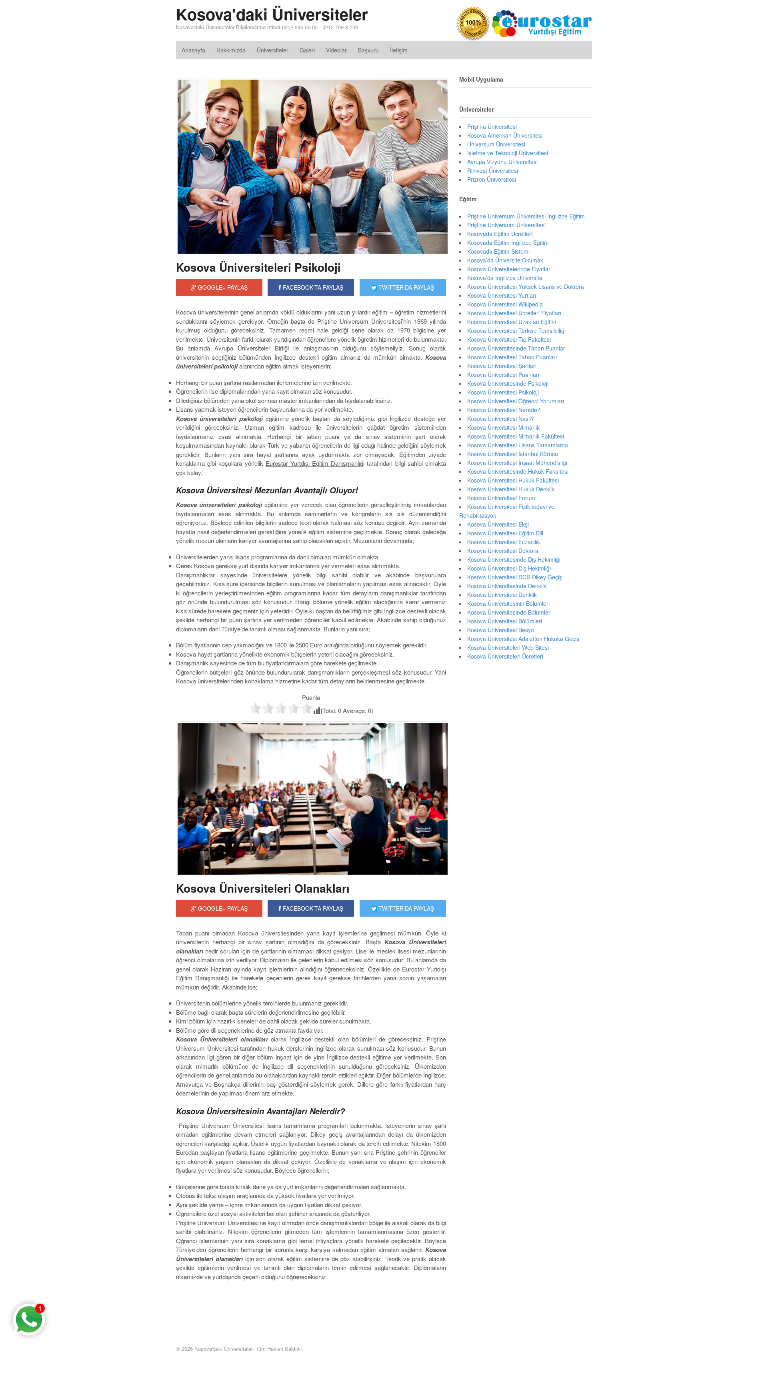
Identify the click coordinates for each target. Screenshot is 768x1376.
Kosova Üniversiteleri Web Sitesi (508, 647)
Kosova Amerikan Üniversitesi (504, 135)
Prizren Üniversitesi (491, 179)
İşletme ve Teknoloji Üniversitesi (507, 153)
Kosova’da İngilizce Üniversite (504, 278)
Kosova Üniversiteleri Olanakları (263, 888)
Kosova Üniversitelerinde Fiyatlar (508, 269)
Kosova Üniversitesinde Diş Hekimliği (513, 559)
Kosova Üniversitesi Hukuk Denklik (510, 489)
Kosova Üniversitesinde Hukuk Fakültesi (517, 471)
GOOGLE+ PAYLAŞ (222, 287)
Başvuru (368, 50)
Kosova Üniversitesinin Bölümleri (508, 603)
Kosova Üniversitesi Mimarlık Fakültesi (515, 436)
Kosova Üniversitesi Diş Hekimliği (509, 568)
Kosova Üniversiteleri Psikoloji (258, 267)
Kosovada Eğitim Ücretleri (499, 234)
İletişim (399, 50)
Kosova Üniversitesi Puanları (503, 375)
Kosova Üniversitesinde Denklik (506, 586)
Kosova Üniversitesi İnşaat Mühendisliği (517, 463)
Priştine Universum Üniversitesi (506, 225)
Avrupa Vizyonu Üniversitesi (502, 162)
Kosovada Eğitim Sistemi (498, 251)
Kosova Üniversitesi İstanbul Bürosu (512, 454)
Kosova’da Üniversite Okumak (505, 260)
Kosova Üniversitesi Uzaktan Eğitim (511, 322)
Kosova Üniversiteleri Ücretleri (505, 656)
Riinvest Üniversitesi (492, 170)
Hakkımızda (231, 50)
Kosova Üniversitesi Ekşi (498, 524)
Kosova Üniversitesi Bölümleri (504, 621)
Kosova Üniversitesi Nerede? (503, 410)
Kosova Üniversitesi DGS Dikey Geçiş (514, 577)
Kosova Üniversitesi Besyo (500, 630)
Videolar (336, 50)
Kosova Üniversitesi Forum (501, 498)
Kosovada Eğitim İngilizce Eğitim (508, 242)
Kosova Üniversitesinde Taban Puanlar (516, 348)
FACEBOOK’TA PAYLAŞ (312, 908)
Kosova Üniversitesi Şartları (501, 366)
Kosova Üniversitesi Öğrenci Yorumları (515, 401)
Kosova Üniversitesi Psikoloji (503, 392)
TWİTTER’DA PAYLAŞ (405, 908)
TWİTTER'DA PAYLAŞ (405, 287)
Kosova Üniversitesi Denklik (502, 595)
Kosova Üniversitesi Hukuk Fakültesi (513, 480)
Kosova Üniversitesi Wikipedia (505, 304)
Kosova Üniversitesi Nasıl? (500, 419)
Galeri (307, 50)
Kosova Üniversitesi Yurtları (501, 295)
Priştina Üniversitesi (492, 126)
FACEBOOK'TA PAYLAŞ (312, 287)
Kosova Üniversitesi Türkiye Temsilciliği (516, 330)
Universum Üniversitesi (496, 144)
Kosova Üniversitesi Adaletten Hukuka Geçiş (523, 639)
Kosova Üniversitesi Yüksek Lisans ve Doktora (525, 286)
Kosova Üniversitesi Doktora (502, 551)
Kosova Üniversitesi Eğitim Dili (505, 533)
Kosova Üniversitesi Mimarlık (503, 427)
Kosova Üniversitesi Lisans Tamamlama (517, 445)
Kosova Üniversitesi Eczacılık (503, 542)
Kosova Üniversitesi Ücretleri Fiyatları (514, 313)
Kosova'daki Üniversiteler (272, 13)
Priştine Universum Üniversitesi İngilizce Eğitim (526, 216)
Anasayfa (193, 50)
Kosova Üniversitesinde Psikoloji (507, 383)
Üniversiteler (272, 50)
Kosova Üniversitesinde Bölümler (508, 612)
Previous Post (311, 1300)
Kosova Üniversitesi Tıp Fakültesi (509, 339)
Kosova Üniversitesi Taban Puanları (512, 357)
